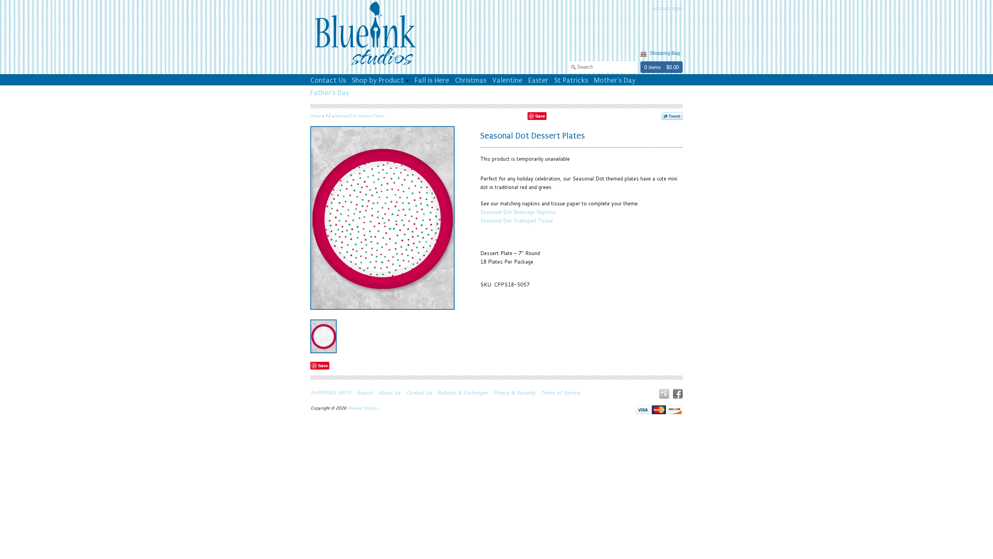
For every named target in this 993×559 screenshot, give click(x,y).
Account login (667, 8)
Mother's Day (614, 80)
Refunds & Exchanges (462, 392)
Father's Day (329, 93)
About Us (389, 392)
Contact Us (328, 80)
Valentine (507, 80)
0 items (652, 67)
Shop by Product (378, 80)
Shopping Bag (665, 53)
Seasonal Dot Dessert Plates (359, 116)
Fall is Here (432, 80)
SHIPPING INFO (330, 392)
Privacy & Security (514, 392)
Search (364, 392)
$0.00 (672, 67)
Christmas (470, 80)
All (328, 116)
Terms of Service (560, 392)
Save (540, 116)
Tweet (672, 116)
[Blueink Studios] (365, 66)
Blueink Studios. (364, 408)
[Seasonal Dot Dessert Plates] (323, 336)
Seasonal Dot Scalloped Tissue (516, 220)
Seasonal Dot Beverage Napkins (517, 211)
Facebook (678, 394)
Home (315, 116)
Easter (538, 80)
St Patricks (571, 80)
